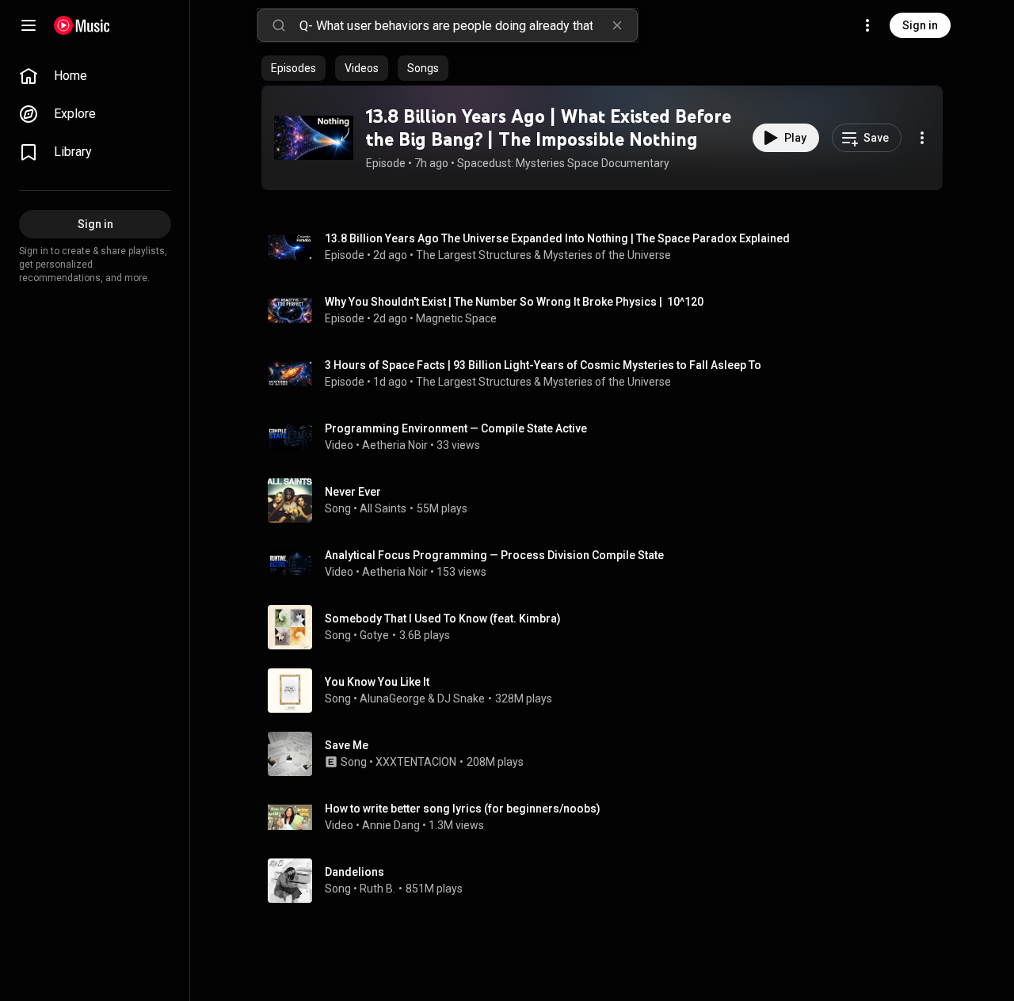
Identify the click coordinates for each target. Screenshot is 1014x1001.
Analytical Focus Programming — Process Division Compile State (494, 555)
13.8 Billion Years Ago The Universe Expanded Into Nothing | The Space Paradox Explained (557, 238)
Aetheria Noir (395, 445)
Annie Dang (391, 825)
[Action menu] (922, 138)
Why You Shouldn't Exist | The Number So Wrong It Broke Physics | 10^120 (514, 301)
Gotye (374, 635)
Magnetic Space (456, 318)
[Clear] (617, 25)
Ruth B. (377, 888)
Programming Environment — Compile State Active (456, 428)
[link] (95, 76)
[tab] (293, 68)
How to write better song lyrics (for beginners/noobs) (462, 808)
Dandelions (354, 872)
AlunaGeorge (392, 698)
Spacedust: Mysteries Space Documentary (563, 163)
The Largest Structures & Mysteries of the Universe (543, 255)
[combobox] (468, 25)
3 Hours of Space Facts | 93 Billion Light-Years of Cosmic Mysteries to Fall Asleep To (543, 365)
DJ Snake (461, 698)
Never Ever (353, 491)
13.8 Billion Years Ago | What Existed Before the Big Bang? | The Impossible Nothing (548, 127)
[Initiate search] (279, 25)
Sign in (920, 25)
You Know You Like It (377, 682)
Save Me (346, 745)
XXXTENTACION (415, 762)
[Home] (82, 25)
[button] (314, 138)
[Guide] (28, 25)
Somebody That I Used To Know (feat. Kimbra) (443, 618)
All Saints (383, 508)
